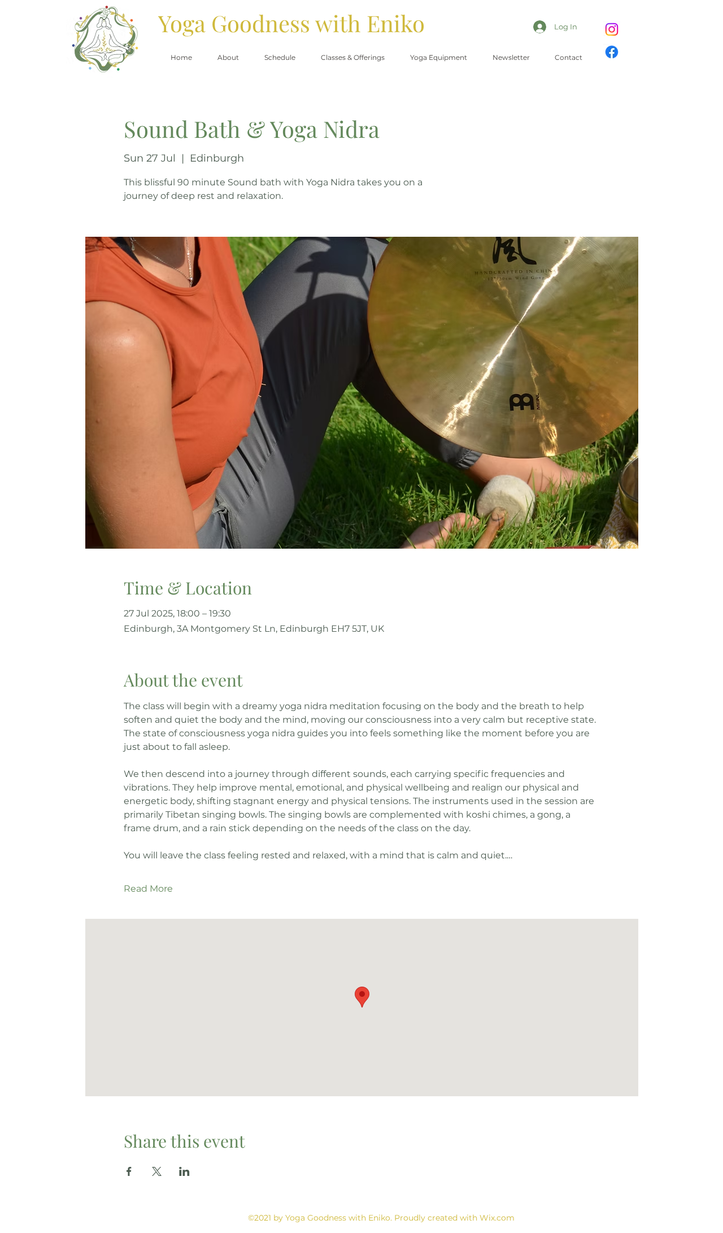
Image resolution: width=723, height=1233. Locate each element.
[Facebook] (611, 52)
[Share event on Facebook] (129, 1171)
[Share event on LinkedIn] (184, 1171)
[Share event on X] (156, 1171)
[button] (352, 58)
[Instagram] (611, 29)
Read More (148, 888)
